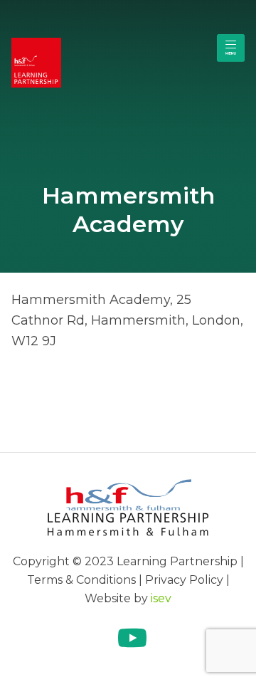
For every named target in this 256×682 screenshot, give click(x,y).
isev (161, 598)
